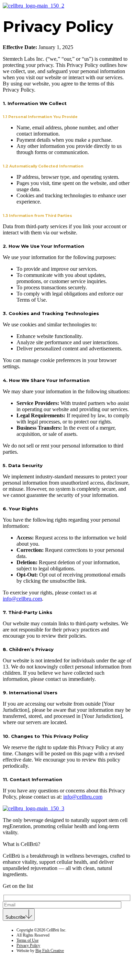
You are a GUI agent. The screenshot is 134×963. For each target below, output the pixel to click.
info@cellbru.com (22, 599)
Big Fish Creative (49, 950)
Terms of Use (27, 940)
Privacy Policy (28, 945)
